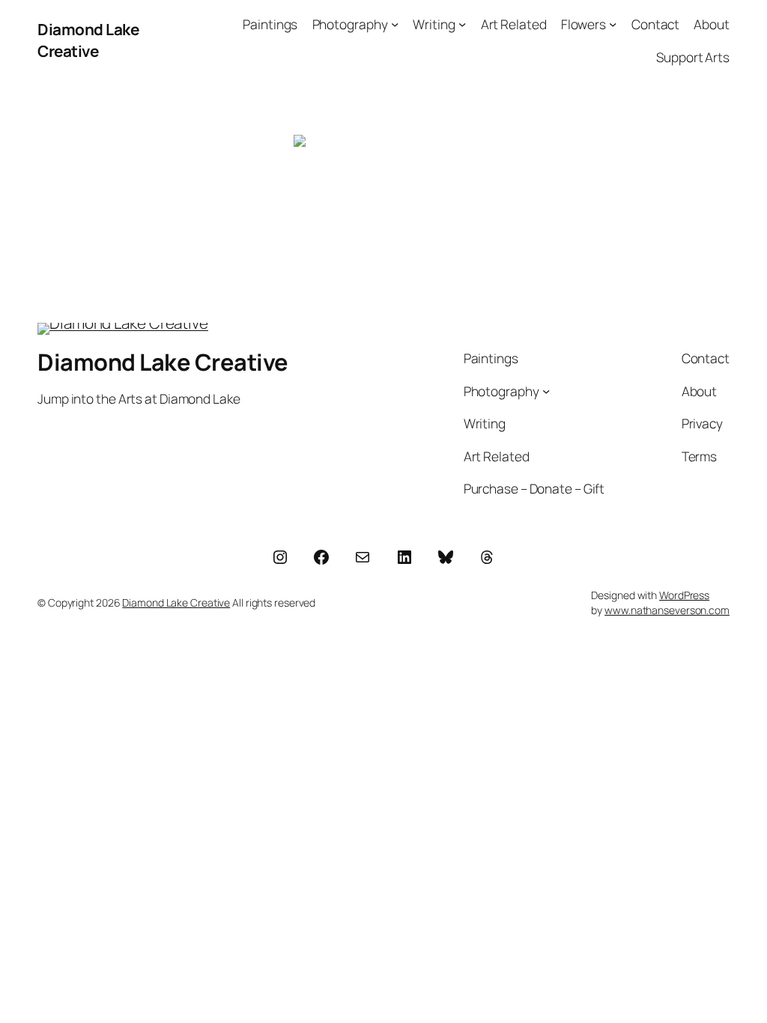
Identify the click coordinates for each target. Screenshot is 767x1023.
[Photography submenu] (394, 24)
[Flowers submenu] (612, 24)
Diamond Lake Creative (88, 40)
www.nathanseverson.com (667, 610)
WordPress (684, 595)
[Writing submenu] (462, 24)
